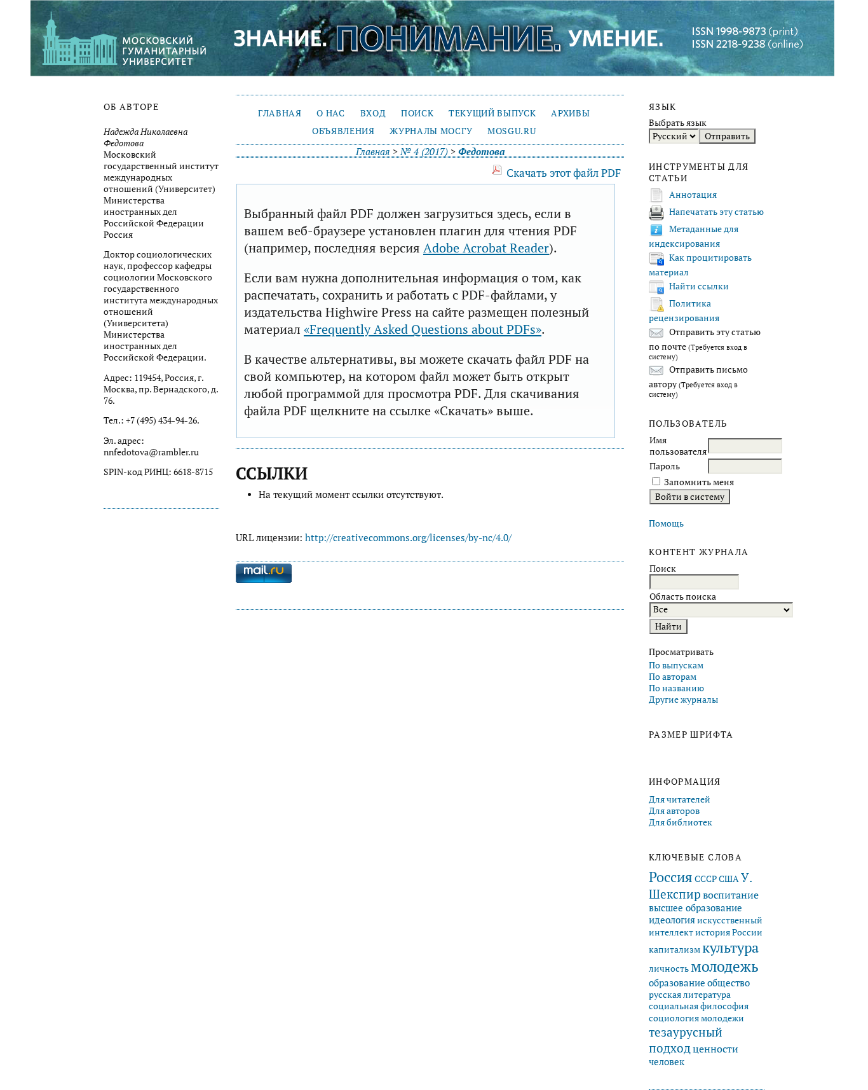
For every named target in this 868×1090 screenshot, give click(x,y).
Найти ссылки (699, 286)
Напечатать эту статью (716, 211)
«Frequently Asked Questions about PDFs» (422, 329)
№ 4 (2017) (424, 152)
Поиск (417, 113)
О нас (330, 113)
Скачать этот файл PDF (563, 172)
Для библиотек (680, 822)
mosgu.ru (511, 131)
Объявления (343, 131)
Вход (373, 113)
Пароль (664, 466)
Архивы (570, 113)
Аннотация (693, 194)
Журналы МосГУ (431, 131)
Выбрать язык (678, 122)
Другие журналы (683, 699)
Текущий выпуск (492, 113)
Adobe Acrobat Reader (486, 247)
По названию (676, 688)
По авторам (672, 676)
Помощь (666, 523)
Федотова (481, 152)
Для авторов (674, 811)
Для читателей (679, 799)
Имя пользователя (678, 445)
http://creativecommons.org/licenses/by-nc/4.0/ (408, 538)
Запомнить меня (699, 482)
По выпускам (676, 665)
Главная (280, 113)
